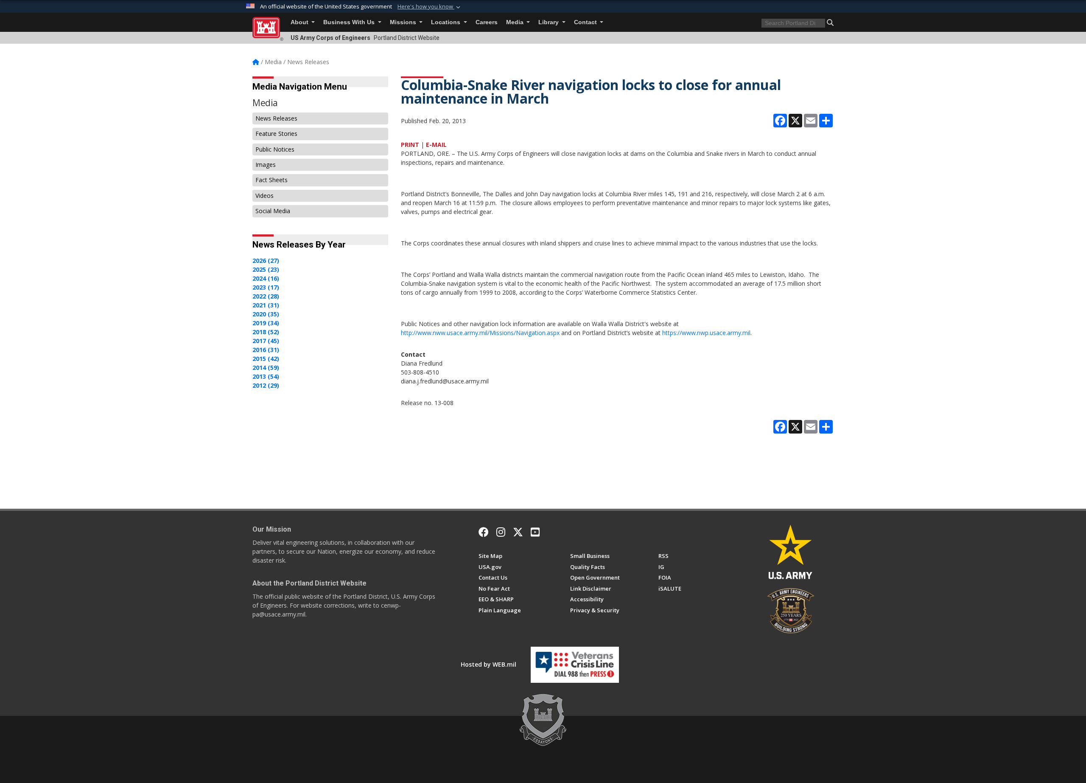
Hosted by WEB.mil (488, 664)
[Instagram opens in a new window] (500, 532)
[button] (429, 7)
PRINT (410, 145)
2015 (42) (265, 359)
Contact (586, 22)
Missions (404, 22)
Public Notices (274, 149)
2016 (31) (265, 350)
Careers (487, 22)
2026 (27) (265, 260)
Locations (446, 22)
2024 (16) (265, 278)
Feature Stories (276, 134)
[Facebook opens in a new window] (484, 532)
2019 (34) (265, 323)
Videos (264, 196)
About (300, 22)
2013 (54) (265, 376)
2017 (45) (265, 341)
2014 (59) (265, 367)
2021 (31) (265, 305)
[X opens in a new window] (518, 532)
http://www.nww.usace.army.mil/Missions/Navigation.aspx (480, 333)
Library (549, 22)
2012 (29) (265, 385)
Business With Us (349, 22)
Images (265, 165)
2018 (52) (265, 332)
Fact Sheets (271, 180)
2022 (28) (265, 296)
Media (515, 22)
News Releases (276, 118)
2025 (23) (265, 269)
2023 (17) (265, 287)
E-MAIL (436, 145)
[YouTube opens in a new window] (535, 532)
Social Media (272, 211)
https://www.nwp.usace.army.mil (706, 333)
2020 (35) (265, 314)
